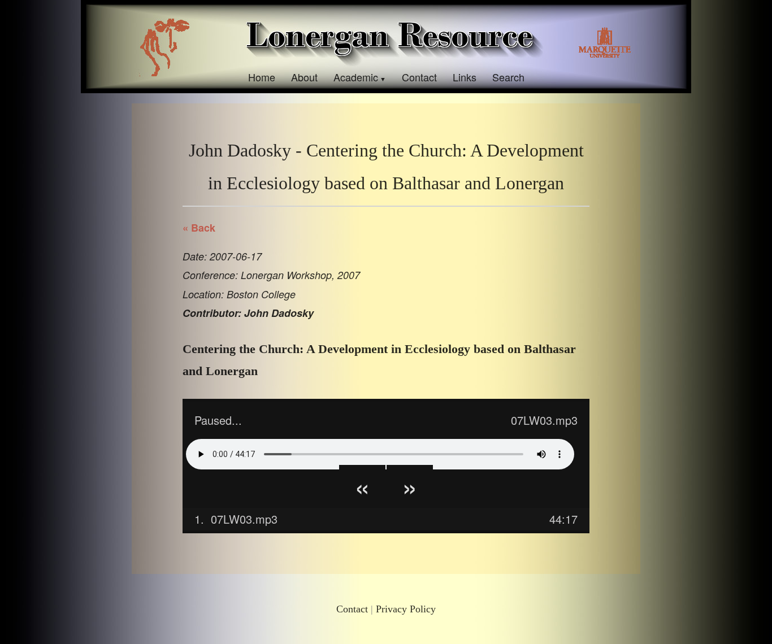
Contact (419, 76)
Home (261, 76)
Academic (355, 76)
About (304, 76)
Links (464, 76)
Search (508, 76)
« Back (199, 227)
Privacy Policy (406, 609)
